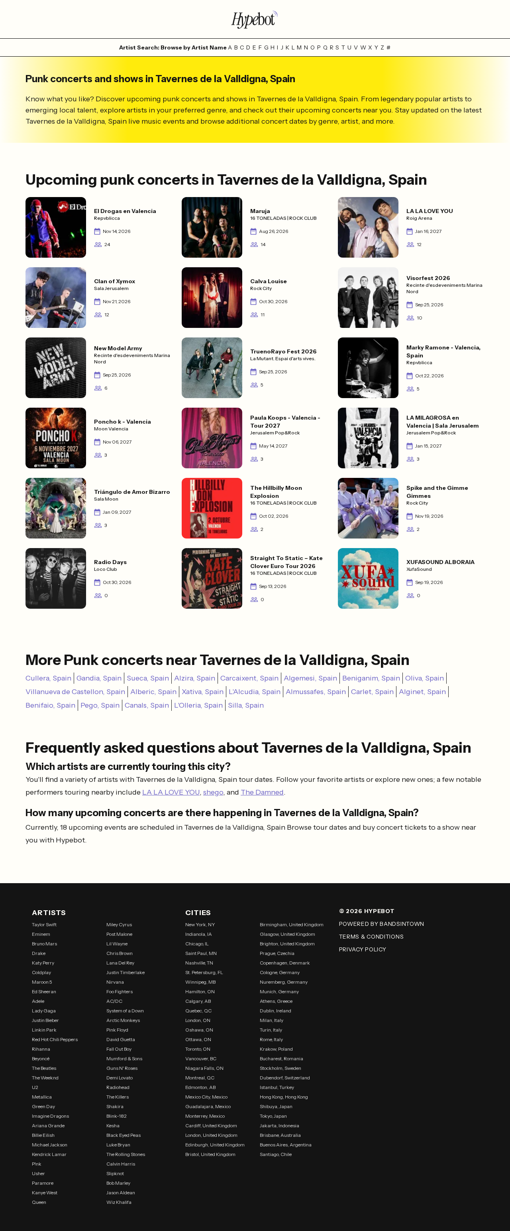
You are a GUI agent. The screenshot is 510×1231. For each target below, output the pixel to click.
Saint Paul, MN (201, 953)
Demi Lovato (119, 1078)
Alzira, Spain (194, 678)
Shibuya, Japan (276, 1106)
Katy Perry (43, 963)
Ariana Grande (48, 1125)
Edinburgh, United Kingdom (215, 1145)
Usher (38, 1173)
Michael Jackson (49, 1145)
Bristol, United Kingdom (210, 1154)
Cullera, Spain (48, 678)
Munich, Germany (279, 991)
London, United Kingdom (211, 1135)
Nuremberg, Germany (284, 982)
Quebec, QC (198, 1011)
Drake (38, 953)
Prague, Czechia (277, 953)
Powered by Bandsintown (381, 923)
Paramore (42, 1183)
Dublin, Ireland (275, 1011)
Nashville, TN (199, 963)
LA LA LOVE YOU (171, 792)
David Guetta (120, 1039)
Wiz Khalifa (118, 1202)
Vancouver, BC (200, 1058)
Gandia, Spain (99, 678)
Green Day (43, 1106)
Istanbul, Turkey (277, 1087)
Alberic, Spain (153, 691)
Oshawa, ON (199, 1030)
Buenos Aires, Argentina (286, 1145)
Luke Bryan (118, 1145)
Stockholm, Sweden (280, 1068)
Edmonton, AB (200, 1087)
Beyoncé (40, 1058)
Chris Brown (119, 953)
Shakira (115, 1106)
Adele (38, 1001)
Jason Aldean (120, 1192)
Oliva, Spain (424, 678)
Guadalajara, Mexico (208, 1106)
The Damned (262, 792)
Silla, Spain (246, 705)
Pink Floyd (117, 1030)
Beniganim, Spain (371, 678)
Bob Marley (118, 1183)
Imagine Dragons (50, 1116)
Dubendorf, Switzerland (285, 1078)
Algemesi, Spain (310, 678)
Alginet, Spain (422, 691)
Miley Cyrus (119, 924)
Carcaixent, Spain (249, 678)
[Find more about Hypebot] (255, 19)
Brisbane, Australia (280, 1135)
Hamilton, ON (200, 991)
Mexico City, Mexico (206, 1097)
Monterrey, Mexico (205, 1116)
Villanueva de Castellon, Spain (75, 691)
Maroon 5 (42, 982)
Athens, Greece (276, 1001)
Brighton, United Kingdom (287, 944)
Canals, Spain (147, 705)
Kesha (113, 1125)
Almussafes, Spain (316, 691)
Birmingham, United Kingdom (292, 924)
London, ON (197, 1020)
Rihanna (41, 1049)
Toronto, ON (197, 1049)
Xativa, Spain (203, 691)
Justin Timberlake (125, 972)
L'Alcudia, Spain (254, 691)
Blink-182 (116, 1116)
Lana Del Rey (120, 963)
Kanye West (44, 1192)
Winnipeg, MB (200, 982)
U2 (35, 1087)
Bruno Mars (44, 944)
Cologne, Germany (280, 972)
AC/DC (114, 1001)
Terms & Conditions (371, 936)
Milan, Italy (271, 1020)
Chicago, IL (197, 944)
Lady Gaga (44, 1011)
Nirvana (115, 982)
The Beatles (44, 1068)
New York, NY (200, 924)
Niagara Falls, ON (204, 1068)
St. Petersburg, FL (204, 972)
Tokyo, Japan (273, 1116)
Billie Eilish (43, 1135)
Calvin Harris (120, 1164)
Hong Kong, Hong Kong (284, 1097)
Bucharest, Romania (281, 1058)
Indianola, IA (198, 934)
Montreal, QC (199, 1078)
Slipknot (115, 1173)
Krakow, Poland (276, 1049)
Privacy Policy (362, 949)
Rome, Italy (271, 1039)
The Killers (117, 1097)
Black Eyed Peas (123, 1135)
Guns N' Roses (121, 1068)
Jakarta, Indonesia (279, 1125)
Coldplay (41, 972)
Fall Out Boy (118, 1049)
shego (213, 792)
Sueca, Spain (148, 678)
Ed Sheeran (44, 991)
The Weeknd (45, 1078)
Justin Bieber (45, 1020)
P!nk (36, 1164)
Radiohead (117, 1087)
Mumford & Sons (124, 1058)
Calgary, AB (198, 1001)
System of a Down (125, 1011)
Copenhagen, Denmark (285, 963)
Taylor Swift (44, 924)
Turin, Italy (271, 1030)
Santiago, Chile (276, 1154)
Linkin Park (44, 1030)
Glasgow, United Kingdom (287, 934)
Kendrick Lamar (49, 1154)
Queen (39, 1202)
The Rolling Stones (125, 1154)
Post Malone (119, 934)
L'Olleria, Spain (198, 705)
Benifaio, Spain (50, 705)
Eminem (41, 934)
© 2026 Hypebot (367, 911)
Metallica (42, 1097)
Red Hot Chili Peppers (55, 1039)
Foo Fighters (119, 991)
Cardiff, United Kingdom (211, 1125)
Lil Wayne (117, 944)
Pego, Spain (100, 705)
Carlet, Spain (372, 691)
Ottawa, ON (198, 1039)
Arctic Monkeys (123, 1020)
